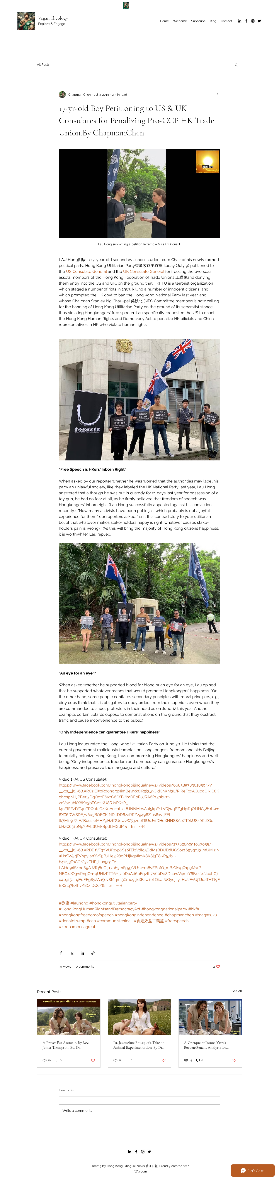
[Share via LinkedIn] (82, 953)
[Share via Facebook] (61, 953)
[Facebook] (246, 21)
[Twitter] (259, 21)
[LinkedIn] (240, 21)
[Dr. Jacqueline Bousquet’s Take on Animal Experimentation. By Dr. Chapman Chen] (139, 1017)
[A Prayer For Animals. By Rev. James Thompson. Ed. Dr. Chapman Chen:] (68, 1017)
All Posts (43, 64)
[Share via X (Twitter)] (72, 953)
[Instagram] (253, 21)
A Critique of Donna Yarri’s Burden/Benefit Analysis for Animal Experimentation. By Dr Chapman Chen (208, 1045)
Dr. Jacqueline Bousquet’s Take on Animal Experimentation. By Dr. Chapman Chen (139, 1045)
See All (237, 991)
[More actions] (217, 94)
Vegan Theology (53, 18)
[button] (236, 64)
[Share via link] (93, 953)
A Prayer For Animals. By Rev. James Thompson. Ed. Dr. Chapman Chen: (66, 1045)
